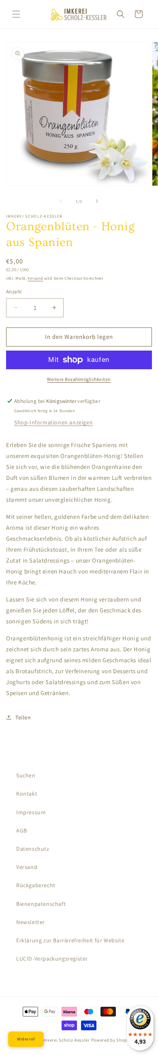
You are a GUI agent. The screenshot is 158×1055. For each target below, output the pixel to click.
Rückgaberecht (36, 885)
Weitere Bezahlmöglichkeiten (79, 379)
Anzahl (13, 291)
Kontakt (26, 793)
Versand (35, 278)
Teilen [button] (23, 717)
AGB (21, 830)
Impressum (31, 812)
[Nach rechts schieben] (97, 201)
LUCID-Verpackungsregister (52, 958)
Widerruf (26, 1039)
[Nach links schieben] (61, 201)
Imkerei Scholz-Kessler (66, 1040)
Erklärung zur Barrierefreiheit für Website (70, 940)
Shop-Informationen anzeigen (53, 422)
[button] (16, 14)
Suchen (26, 775)
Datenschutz (32, 848)
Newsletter (30, 922)
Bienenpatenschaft (41, 903)
